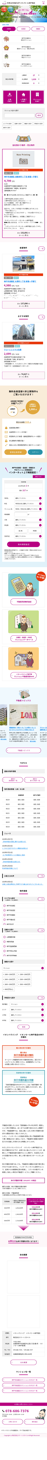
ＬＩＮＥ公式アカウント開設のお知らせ (15, 848)
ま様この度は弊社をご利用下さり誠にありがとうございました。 (22, 884)
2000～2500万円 (10, 979)
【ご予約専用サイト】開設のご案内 (13, 855)
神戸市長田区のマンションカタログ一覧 (24, 1385)
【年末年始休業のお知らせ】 (11, 862)
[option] (23, 14)
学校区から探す (38, 123)
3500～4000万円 (25, 984)
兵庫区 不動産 (5, 24)
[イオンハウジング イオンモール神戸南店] (18, 3)
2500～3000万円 (25, 979)
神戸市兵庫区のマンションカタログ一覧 (24, 1380)
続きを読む (31, 741)
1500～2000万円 (25, 974)
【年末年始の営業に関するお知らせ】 (14, 842)
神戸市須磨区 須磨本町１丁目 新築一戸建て (21, 176)
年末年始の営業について (10, 868)
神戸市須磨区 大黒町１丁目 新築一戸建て (20, 281)
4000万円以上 (9, 989)
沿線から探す (18, 123)
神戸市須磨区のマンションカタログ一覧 (24, 1391)
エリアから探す (7, 123)
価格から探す (28, 123)
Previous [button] (2, 14)
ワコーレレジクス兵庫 (12, 349)
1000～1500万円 (10, 974)
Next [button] (44, 14)
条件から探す (6, 127)
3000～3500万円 (10, 984)
